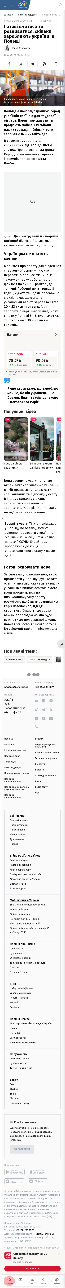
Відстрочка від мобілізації (25, 923)
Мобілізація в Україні (24, 900)
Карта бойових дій (20, 865)
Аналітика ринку (19, 1058)
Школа (14, 1028)
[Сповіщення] (61, 5)
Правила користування (16, 773)
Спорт (14, 1080)
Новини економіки (22, 944)
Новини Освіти (19, 1019)
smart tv (14, 1181)
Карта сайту (41, 787)
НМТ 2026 (15, 1033)
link (36, 701)
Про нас (8, 739)
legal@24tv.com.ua (44, 1234)
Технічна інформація (46, 758)
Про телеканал (12, 756)
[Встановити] (32, 1261)
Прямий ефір (17, 829)
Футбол (14, 1089)
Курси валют (17, 953)
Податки (14, 967)
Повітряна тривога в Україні (26, 874)
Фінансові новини (20, 958)
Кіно (13, 983)
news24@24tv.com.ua (16, 687)
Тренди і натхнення (21, 1068)
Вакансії (39, 770)
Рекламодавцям (12, 767)
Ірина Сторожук (21, 48)
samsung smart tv (38, 1181)
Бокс (12, 1084)
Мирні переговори (20, 869)
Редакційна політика (15, 750)
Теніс (13, 1093)
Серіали (14, 1007)
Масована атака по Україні (25, 879)
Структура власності (46, 775)
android (14, 1172)
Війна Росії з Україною (25, 855)
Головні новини (19, 820)
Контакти (40, 764)
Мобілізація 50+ (19, 909)
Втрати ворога (18, 888)
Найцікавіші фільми (21, 988)
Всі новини (17, 815)
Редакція (9, 745)
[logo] (22, 4)
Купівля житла (18, 1063)
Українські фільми (20, 993)
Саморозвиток (18, 1037)
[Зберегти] (56, 64)
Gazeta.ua (23, 54)
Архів (38, 781)
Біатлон (14, 1098)
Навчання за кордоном (23, 1042)
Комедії (14, 1002)
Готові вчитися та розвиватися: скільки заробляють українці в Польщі (51, 15)
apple (38, 1172)
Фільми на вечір (19, 997)
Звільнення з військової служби (28, 904)
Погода (14, 843)
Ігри (37, 793)
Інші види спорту (19, 1103)
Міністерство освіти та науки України (31, 1023)
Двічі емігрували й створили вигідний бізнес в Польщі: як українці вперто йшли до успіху (31, 240)
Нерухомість (18, 1054)
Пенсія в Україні (19, 972)
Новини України (19, 825)
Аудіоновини (17, 839)
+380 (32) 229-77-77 (24, 1230)
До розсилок (22, 1149)
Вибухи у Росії (18, 883)
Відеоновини (17, 834)
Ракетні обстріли (19, 860)
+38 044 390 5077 (44, 687)
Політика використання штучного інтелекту (16, 788)
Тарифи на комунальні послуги (28, 962)
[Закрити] (58, 1254)
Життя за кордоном (28, 15)
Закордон (9, 15)
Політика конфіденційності (13, 780)
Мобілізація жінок (20, 914)
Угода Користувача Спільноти (45, 746)
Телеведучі (10, 762)
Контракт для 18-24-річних (25, 918)
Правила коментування (47, 753)
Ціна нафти (16, 948)
